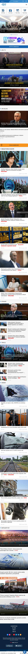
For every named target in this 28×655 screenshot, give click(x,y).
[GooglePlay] (9, 646)
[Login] (26, 1)
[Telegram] (16, 635)
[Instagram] (9, 635)
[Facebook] (7, 635)
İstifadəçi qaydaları (10, 651)
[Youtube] (14, 635)
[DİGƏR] (26, 4)
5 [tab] (15, 34)
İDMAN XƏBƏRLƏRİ (14, 145)
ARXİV (14, 629)
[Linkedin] (18, 635)
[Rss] (20, 635)
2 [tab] (11, 34)
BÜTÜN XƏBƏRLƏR (14, 46)
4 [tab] (14, 34)
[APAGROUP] (14, 642)
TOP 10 (14, 631)
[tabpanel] (14, 24)
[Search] (23, 1)
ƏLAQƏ (14, 627)
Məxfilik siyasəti (18, 651)
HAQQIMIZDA (14, 626)
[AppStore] (18, 646)
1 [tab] (10, 34)
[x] (12, 635)
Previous (2, 24)
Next (26, 24)
